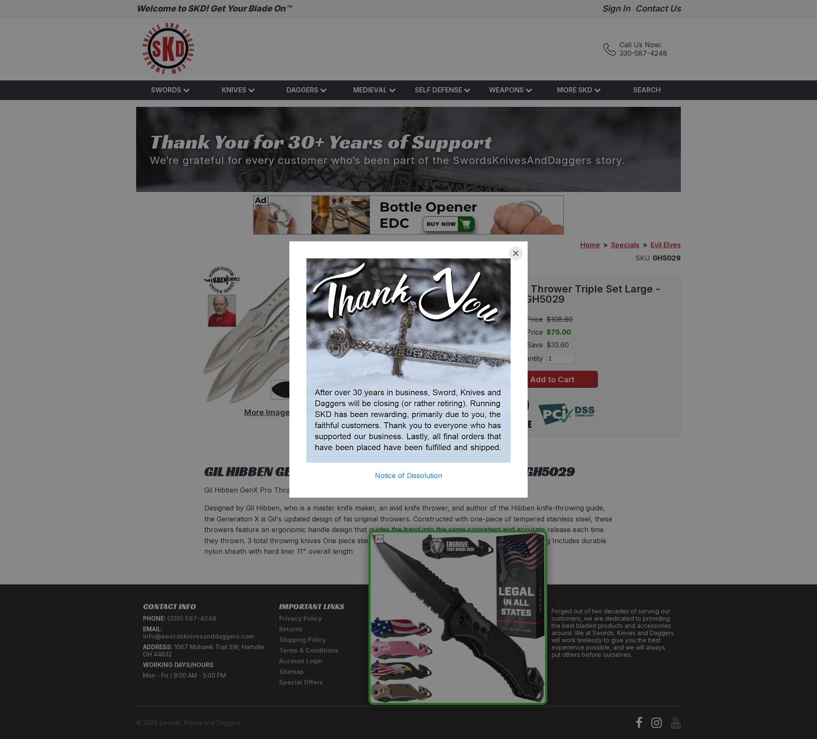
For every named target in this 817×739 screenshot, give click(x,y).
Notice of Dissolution (408, 475)
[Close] (516, 253)
